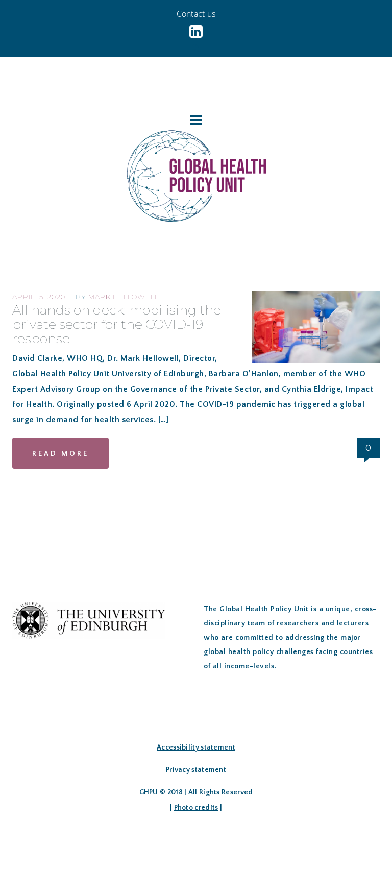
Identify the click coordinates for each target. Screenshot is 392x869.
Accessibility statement (196, 747)
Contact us (196, 13)
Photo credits (196, 808)
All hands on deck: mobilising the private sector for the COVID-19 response (116, 324)
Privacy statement (196, 770)
